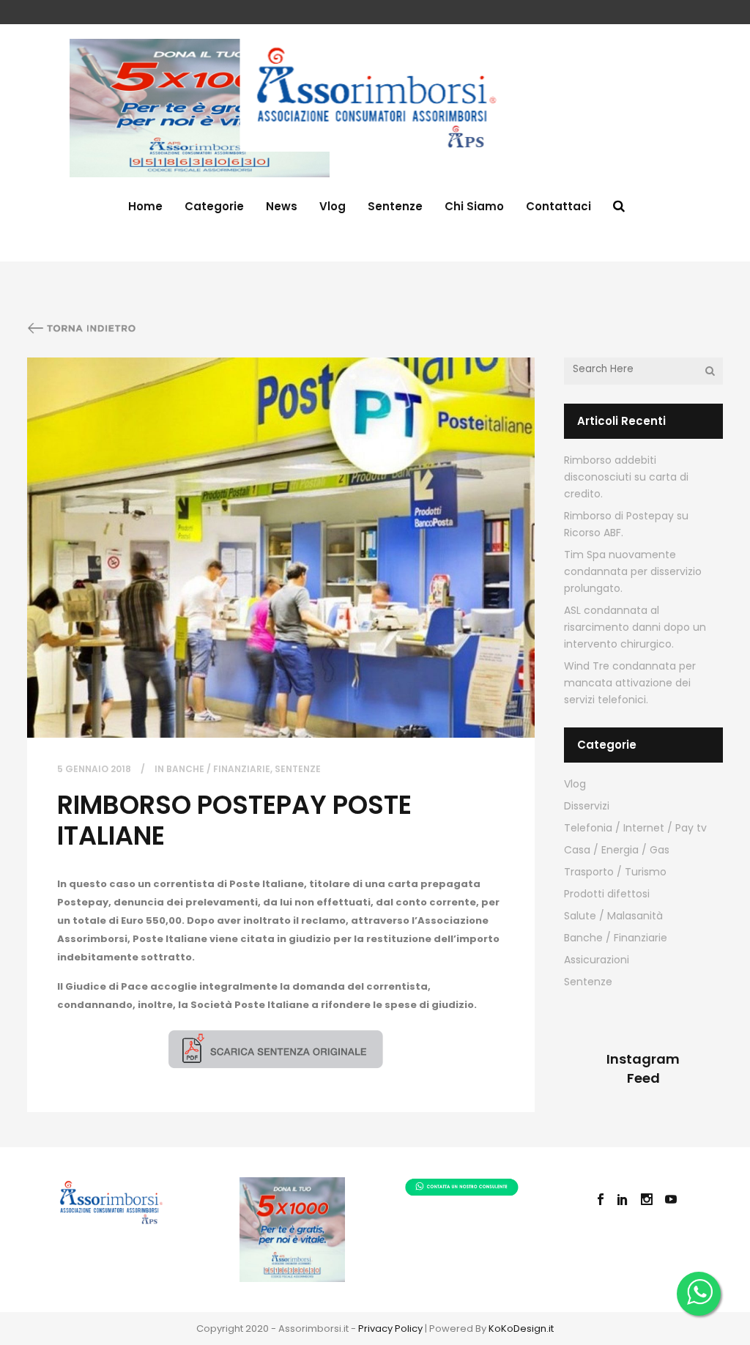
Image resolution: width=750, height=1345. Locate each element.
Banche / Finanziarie (218, 769)
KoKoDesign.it (521, 1328)
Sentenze (298, 769)
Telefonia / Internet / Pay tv (635, 827)
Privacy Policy (390, 1328)
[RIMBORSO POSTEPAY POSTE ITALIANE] (281, 547)
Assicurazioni (596, 959)
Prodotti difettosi (607, 893)
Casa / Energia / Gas (616, 849)
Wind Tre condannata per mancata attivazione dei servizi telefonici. (630, 683)
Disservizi (586, 806)
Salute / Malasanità (613, 915)
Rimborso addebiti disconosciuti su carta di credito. (626, 477)
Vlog (575, 784)
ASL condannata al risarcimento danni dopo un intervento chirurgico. (635, 627)
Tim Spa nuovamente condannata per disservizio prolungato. (633, 571)
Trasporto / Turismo (615, 871)
